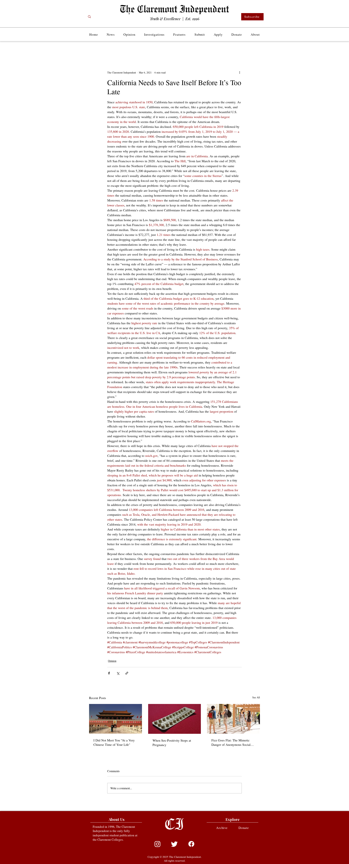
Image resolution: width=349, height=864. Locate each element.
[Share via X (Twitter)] (118, 673)
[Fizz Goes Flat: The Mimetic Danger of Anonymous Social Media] (233, 719)
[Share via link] (127, 673)
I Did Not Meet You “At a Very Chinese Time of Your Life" (114, 742)
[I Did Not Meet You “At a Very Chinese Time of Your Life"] (115, 719)
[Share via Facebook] (109, 673)
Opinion (112, 661)
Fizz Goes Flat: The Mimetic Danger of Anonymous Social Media (230, 742)
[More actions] (239, 72)
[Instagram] (157, 844)
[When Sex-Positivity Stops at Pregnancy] (174, 719)
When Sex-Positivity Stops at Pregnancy (172, 742)
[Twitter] (174, 844)
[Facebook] (191, 844)
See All (256, 697)
